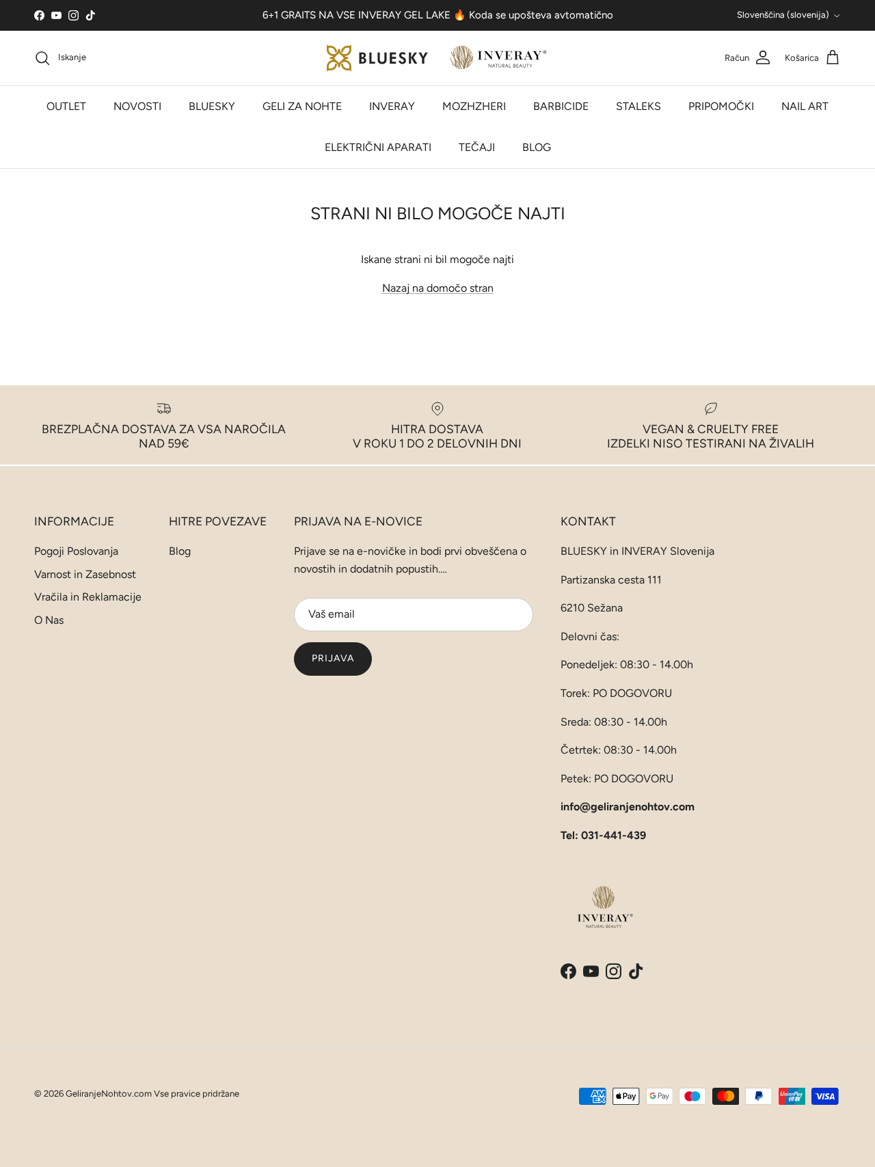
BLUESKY (212, 106)
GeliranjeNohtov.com (109, 1093)
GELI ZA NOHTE (302, 106)
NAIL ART (805, 106)
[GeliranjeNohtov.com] (438, 58)
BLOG (536, 147)
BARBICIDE (561, 106)
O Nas (49, 620)
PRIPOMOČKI (721, 106)
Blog (180, 551)
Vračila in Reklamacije (88, 596)
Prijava (333, 658)
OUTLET (66, 106)
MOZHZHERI (474, 106)
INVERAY (392, 106)
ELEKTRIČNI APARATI (378, 147)
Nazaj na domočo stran (438, 288)
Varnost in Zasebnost (85, 574)
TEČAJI (477, 147)
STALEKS (638, 106)
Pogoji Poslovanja (76, 551)
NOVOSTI (137, 106)
